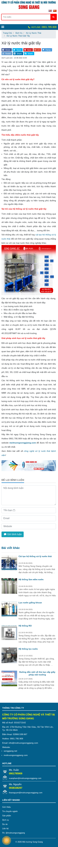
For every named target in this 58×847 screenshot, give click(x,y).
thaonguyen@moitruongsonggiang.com (25, 793)
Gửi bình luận (14, 534)
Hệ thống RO (25, 626)
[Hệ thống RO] (9, 632)
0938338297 (15, 788)
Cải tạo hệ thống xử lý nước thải (35, 556)
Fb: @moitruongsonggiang (13, 833)
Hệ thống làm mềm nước (31, 579)
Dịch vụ (5, 820)
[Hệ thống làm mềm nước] (9, 586)
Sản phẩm (6, 816)
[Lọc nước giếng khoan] (9, 609)
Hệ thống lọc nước (28, 649)
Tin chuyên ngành (10, 811)
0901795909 (15, 773)
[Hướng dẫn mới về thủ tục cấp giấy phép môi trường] (9, 679)
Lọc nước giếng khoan (30, 602)
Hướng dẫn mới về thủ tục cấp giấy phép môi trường (37, 673)
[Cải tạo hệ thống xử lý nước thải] (9, 563)
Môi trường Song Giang (32, 842)
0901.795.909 (44, 27)
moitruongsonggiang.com (22, 443)
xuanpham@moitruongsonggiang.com (25, 778)
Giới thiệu (6, 807)
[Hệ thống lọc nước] (9, 655)
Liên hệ (5, 828)
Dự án (5, 824)
